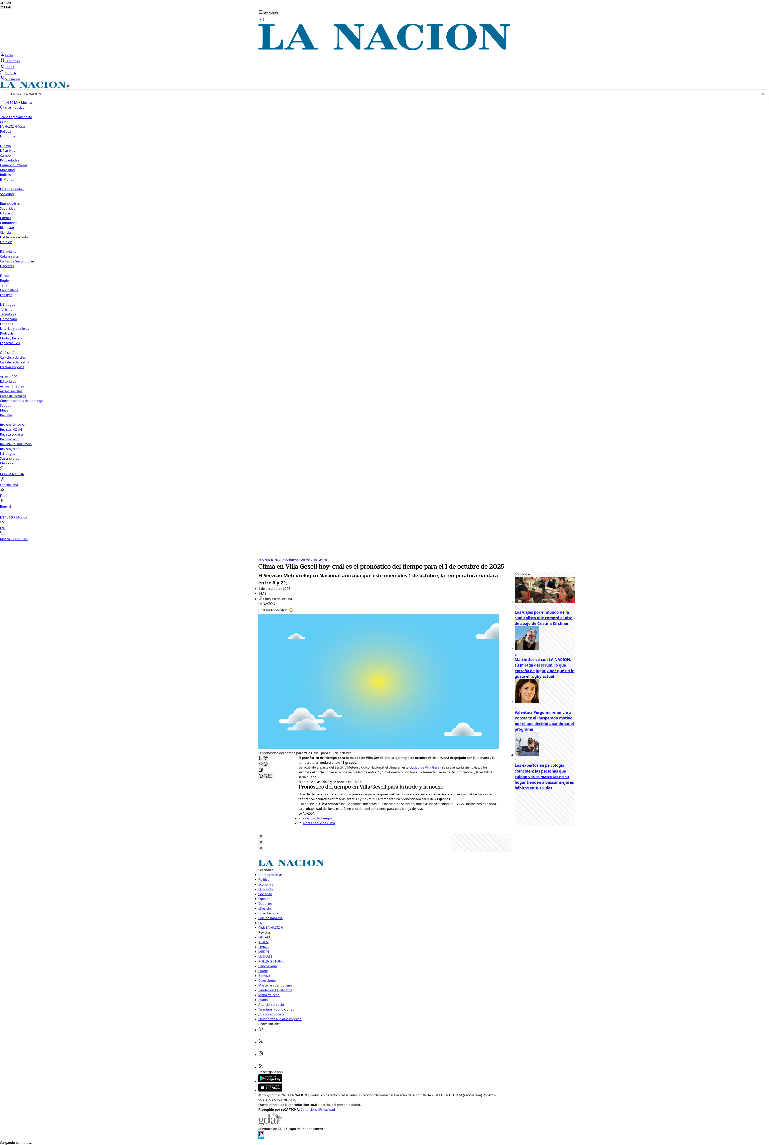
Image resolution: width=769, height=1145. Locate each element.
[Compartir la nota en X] (265, 776)
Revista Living (10, 439)
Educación (8, 213)
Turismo (6, 309)
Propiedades (9, 160)
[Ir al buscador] (262, 20)
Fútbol (5, 275)
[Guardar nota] (260, 758)
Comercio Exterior (13, 165)
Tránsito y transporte (16, 117)
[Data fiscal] (261, 1138)
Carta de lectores (13, 396)
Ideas (4, 410)
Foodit (9, 67)
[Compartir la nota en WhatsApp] (265, 764)
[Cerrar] (68, 86)
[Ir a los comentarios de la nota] (265, 758)
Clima (4, 122)
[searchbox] (383, 94)
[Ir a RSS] (260, 1067)
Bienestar (7, 227)
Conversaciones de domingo (21, 400)
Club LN (10, 73)
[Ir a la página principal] (384, 49)
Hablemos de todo (14, 237)
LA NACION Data (12, 126)
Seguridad (8, 208)
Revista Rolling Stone (16, 444)
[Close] (260, 836)
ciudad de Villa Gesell (425, 767)
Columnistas (9, 256)
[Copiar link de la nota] (260, 770)
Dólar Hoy (7, 150)
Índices (5, 175)
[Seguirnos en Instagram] (260, 1054)
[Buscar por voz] (763, 94)
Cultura (5, 218)
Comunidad (9, 223)
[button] (384, 311)
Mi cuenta (12, 79)
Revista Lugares (12, 434)
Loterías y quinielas (14, 328)
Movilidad (7, 170)
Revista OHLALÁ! (12, 425)
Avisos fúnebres (12, 386)
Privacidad (327, 1109)
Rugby (5, 280)
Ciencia (5, 232)
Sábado (5, 405)
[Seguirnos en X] (260, 1042)
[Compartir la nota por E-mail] (270, 776)
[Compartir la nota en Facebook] (260, 776)
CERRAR (5, 2)
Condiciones (310, 1109)
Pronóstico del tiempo (324, 787)
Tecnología (8, 314)
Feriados (6, 324)
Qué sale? (7, 352)
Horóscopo (8, 319)
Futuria (5, 146)
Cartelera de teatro (14, 362)
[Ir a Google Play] (270, 1081)
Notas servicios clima (319, 823)
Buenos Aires (10, 203)
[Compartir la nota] (260, 764)
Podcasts (7, 333)
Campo (5, 155)
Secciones (12, 61)
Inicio (9, 55)
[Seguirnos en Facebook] (260, 1030)
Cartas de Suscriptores (17, 261)
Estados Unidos (12, 189)
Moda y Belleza (11, 338)
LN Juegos (7, 304)
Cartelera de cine (13, 357)
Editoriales (8, 251)
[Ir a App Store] (270, 1090)
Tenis (4, 285)
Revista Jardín (10, 449)
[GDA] (270, 1124)
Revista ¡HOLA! (11, 429)
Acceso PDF (8, 376)
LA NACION (267, 560)
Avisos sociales (11, 391)
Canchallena (9, 290)
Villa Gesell (318, 560)
